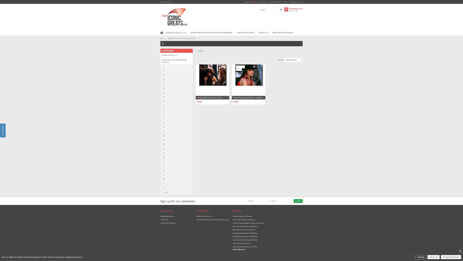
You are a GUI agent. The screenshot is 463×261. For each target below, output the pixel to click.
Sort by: (280, 60)
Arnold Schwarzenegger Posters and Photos (248, 223)
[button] (3, 130)
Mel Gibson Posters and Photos (244, 230)
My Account (263, 2)
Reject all (434, 257)
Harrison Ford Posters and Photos (245, 240)
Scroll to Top (460, 251)
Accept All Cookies (451, 257)
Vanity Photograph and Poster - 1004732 (247, 98)
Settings (420, 257)
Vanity (201, 51)
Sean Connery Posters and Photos (245, 247)
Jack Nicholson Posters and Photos (245, 233)
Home (162, 38)
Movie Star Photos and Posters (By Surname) (211, 32)
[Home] (161, 32)
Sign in (286, 2)
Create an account (296, 2)
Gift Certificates (275, 2)
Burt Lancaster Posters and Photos (245, 226)
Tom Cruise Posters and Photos (244, 220)
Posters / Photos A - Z (176, 32)
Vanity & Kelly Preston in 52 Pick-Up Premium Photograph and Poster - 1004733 (212, 99)
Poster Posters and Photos (242, 216)
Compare (250, 2)
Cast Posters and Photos (241, 243)
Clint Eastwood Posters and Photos (245, 236)
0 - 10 (165, 192)
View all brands (239, 249)
